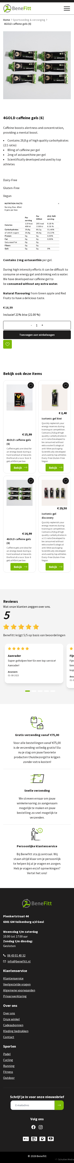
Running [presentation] (9, 1066)
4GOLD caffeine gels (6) (17, 24)
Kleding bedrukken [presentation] (15, 1031)
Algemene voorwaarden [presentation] (19, 990)
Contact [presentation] (8, 1037)
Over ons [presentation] (9, 1013)
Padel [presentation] (7, 1054)
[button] (27, 691)
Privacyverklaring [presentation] (15, 996)
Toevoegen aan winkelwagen (37, 335)
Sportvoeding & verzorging (29, 20)
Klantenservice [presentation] (13, 978)
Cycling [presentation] (8, 1060)
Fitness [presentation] (8, 1072)
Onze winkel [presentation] (11, 1019)
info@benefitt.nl (19, 961)
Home (6, 20)
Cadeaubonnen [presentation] (13, 1025)
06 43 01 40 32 (16, 955)
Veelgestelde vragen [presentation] (17, 984)
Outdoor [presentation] (9, 1078)
